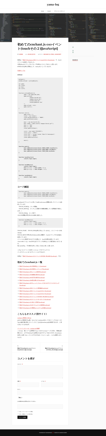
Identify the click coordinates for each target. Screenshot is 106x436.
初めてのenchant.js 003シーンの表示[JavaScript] (32, 272)
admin (21, 54)
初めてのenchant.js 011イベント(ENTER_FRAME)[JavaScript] (40, 256)
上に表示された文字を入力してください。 (27, 401)
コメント (20, 364)
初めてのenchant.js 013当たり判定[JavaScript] (32, 302)
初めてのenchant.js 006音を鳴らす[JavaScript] (32, 280)
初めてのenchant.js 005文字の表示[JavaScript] (32, 277)
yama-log (53, 4)
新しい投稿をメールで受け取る (26, 414)
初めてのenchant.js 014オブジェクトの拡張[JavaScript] (34, 305)
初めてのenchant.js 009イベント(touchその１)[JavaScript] (38, 60)
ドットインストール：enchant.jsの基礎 (28, 328)
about (42, 11)
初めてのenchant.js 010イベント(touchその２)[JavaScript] (39, 46)
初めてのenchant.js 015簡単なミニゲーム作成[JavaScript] (35, 308)
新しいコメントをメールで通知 (26, 411)
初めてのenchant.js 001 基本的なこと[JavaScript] (32, 266)
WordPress (49, 432)
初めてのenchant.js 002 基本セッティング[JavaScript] (34, 269)
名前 (19, 381)
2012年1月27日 (31, 54)
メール (43, 381)
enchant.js (47, 54)
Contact (49, 11)
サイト (18, 389)
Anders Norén (63, 432)
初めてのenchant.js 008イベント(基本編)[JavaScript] (33, 288)
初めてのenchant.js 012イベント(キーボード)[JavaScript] (35, 299)
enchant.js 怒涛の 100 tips (24, 318)
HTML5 (52, 54)
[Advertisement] (83, 83)
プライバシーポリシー (59, 11)
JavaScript (58, 54)
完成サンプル (21, 70)
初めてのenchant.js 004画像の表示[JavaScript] (32, 274)
